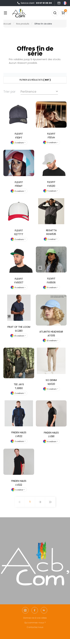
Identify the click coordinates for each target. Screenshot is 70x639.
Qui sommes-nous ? (35, 622)
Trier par (9, 92)
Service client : (36, 3)
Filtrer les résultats (35, 79)
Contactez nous (35, 627)
